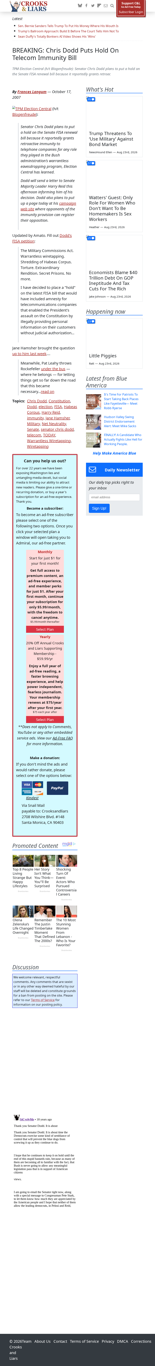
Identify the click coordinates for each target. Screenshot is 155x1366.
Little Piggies (103, 355)
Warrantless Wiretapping (49, 440)
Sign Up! (99, 508)
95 (89, 99)
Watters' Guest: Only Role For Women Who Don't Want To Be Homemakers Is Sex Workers (112, 208)
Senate (33, 429)
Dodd (32, 406)
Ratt (91, 363)
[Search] (112, 6)
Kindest (32, 797)
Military (33, 423)
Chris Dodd (37, 401)
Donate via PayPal (57, 788)
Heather (94, 227)
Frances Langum (31, 91)
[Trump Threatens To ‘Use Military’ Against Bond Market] (114, 112)
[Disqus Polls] (45, 1060)
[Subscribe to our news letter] (105, 6)
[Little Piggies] (114, 334)
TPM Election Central (33, 108)
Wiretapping (38, 446)
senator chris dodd (57, 429)
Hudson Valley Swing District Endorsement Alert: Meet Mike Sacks (120, 421)
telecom (34, 435)
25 (89, 238)
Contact (60, 1341)
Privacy (108, 1341)
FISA (58, 406)
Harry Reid (51, 412)
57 (89, 163)
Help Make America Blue (114, 453)
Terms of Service (43, 1000)
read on (47, 391)
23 (89, 321)
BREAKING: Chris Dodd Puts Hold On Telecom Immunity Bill (65, 54)
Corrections (141, 1341)
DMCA (122, 1341)
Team (27, 1341)
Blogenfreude (24, 114)
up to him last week (29, 353)
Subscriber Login (131, 12)
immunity (35, 418)
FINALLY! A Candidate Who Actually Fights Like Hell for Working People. (123, 439)
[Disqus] (45, 1160)
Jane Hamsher (58, 418)
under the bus (53, 368)
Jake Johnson (97, 296)
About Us (42, 1341)
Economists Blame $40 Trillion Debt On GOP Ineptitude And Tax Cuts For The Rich (113, 280)
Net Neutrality (54, 423)
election (45, 406)
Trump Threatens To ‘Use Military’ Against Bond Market (111, 138)
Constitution (59, 401)
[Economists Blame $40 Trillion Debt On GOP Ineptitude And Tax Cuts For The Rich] (114, 251)
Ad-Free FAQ (63, 738)
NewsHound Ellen (100, 152)
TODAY (49, 435)
